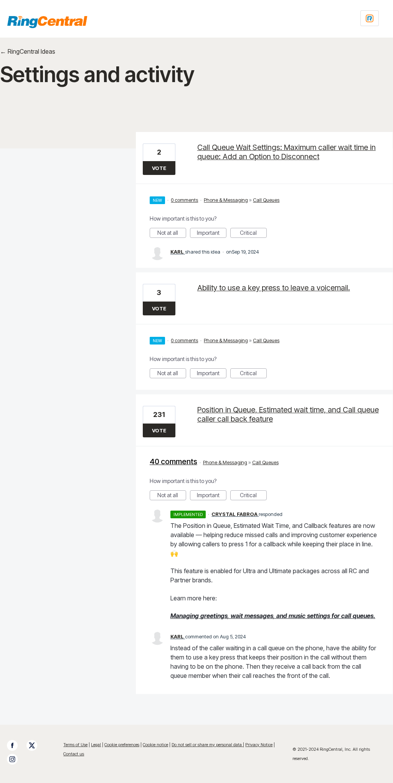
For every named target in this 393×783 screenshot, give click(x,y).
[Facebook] (16, 745)
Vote (159, 168)
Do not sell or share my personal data (207, 744)
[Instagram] (16, 759)
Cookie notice (155, 744)
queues (363, 616)
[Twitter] (35, 745)
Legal (96, 744)
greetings (214, 616)
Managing (184, 616)
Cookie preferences (121, 744)
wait (237, 616)
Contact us (73, 754)
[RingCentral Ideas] (47, 21)
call (346, 616)
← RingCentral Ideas (27, 51)
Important (211, 233)
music (297, 616)
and (281, 616)
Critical (253, 233)
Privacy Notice (258, 744)
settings (318, 616)
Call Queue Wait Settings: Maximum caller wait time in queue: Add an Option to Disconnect (286, 152)
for (336, 616)
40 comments (173, 461)
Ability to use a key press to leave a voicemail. (273, 287)
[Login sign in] (369, 18)
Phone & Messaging (226, 200)
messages (258, 616)
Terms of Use (75, 744)
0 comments (184, 200)
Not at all (171, 233)
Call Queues (266, 200)
